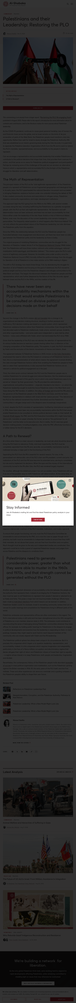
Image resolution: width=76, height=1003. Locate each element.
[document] (38, 501)
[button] (70, 480)
